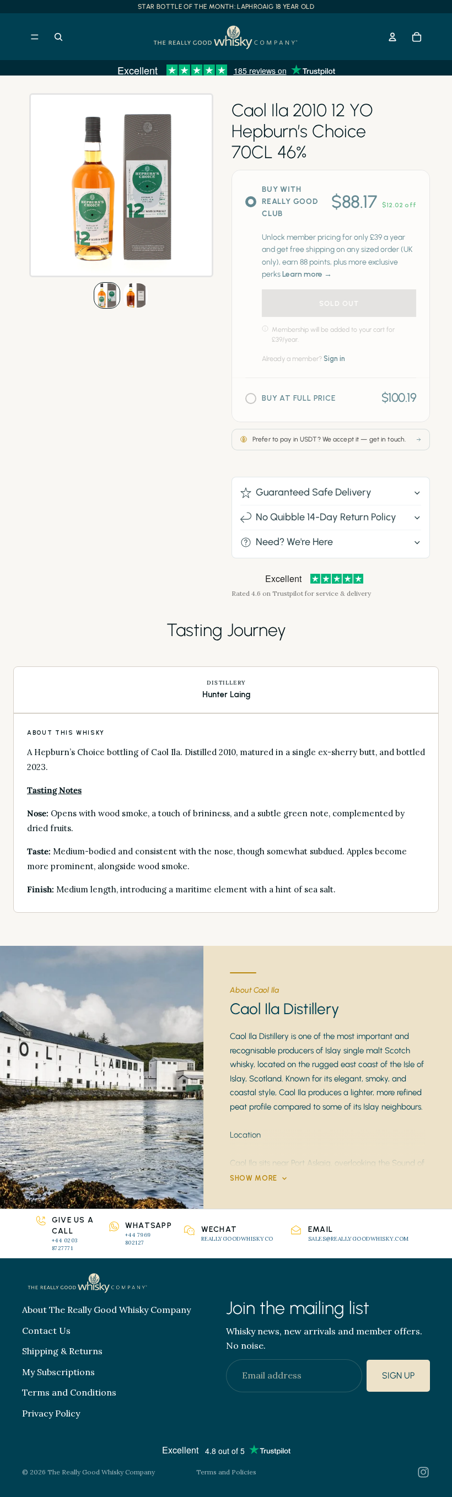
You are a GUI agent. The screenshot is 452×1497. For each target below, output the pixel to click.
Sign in (334, 358)
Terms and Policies (226, 1472)
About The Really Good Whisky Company (106, 1309)
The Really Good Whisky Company (101, 1472)
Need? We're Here (294, 542)
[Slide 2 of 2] (135, 295)
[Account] (392, 37)
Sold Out (339, 303)
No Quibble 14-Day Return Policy (326, 517)
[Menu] (34, 37)
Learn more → (307, 274)
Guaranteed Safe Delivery (314, 492)
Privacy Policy (51, 1413)
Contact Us (46, 1330)
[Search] (58, 37)
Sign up (398, 1375)
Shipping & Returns (62, 1350)
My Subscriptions (58, 1371)
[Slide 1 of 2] (107, 295)
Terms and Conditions (69, 1392)
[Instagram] (423, 1472)
